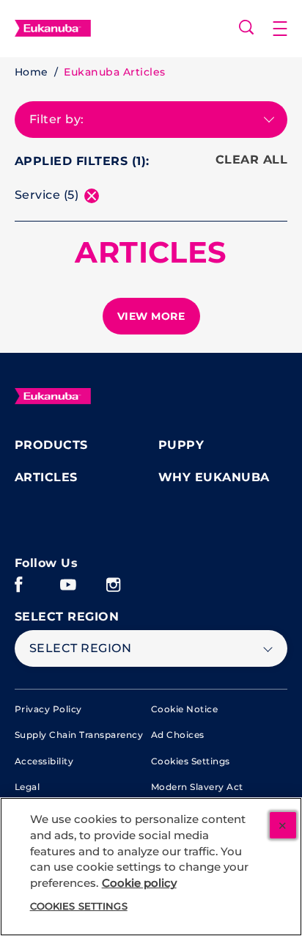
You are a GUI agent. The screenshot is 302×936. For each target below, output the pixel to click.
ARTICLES (151, 252)
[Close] (283, 825)
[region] (151, 866)
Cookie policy (139, 883)
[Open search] (246, 27)
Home (31, 71)
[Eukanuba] (53, 396)
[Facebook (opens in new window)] (19, 590)
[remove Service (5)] (91, 196)
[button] (287, 28)
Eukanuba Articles (114, 71)
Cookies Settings (190, 761)
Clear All (251, 160)
